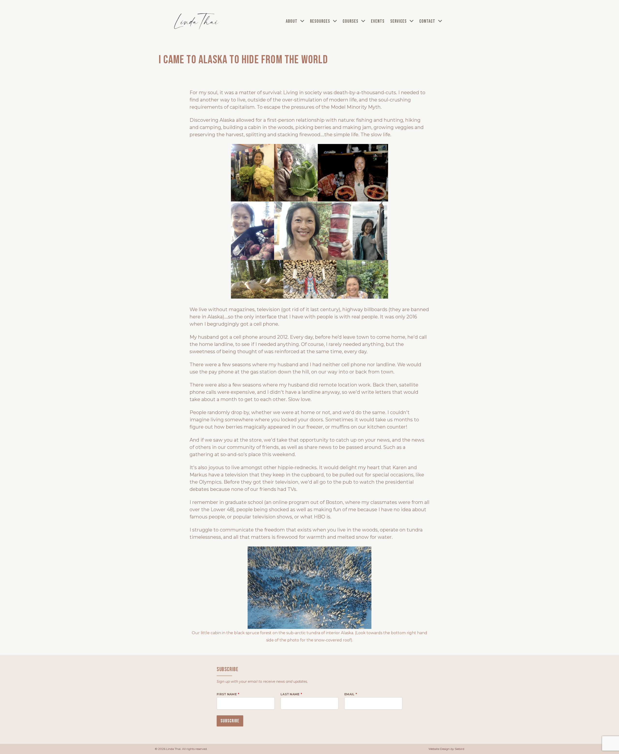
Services (399, 21)
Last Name (290, 694)
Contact (427, 21)
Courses (351, 21)
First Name (227, 694)
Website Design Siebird (446, 749)
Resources (320, 21)
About (292, 21)
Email (349, 694)
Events (377, 21)
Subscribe (230, 721)
